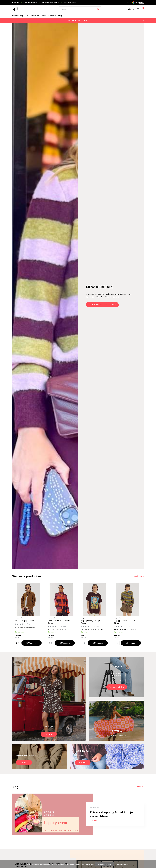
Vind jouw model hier (116, 687)
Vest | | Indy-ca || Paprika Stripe (59, 622)
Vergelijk (29, 624)
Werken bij (52, 16)
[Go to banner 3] (116, 721)
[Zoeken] (98, 9)
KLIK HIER (23, 763)
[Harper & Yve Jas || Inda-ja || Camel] (28, 599)
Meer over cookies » (123, 864)
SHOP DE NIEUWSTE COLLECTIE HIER (102, 305)
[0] (141, 9)
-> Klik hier (84, 20)
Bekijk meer (138, 576)
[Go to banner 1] (49, 699)
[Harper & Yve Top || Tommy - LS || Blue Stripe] (127, 599)
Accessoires (34, 16)
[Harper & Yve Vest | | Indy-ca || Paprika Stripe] (61, 599)
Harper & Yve (19, 618)
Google (141, 2)
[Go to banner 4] (39, 756)
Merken (43, 16)
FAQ (128, 2)
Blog (60, 16)
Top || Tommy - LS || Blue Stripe (125, 622)
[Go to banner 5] (107, 756)
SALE (26, 16)
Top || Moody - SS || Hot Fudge (92, 622)
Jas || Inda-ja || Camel (24, 621)
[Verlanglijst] (137, 9)
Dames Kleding (17, 16)
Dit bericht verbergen (104, 864)
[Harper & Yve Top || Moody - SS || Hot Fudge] (94, 599)
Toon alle (139, 786)
